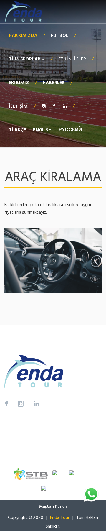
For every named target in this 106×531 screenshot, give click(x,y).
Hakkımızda (23, 35)
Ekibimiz (19, 82)
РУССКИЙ (70, 130)
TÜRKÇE (17, 130)
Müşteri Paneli (53, 506)
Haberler (54, 82)
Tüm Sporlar (25, 59)
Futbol (59, 35)
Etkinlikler (72, 59)
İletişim (18, 106)
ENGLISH (42, 130)
